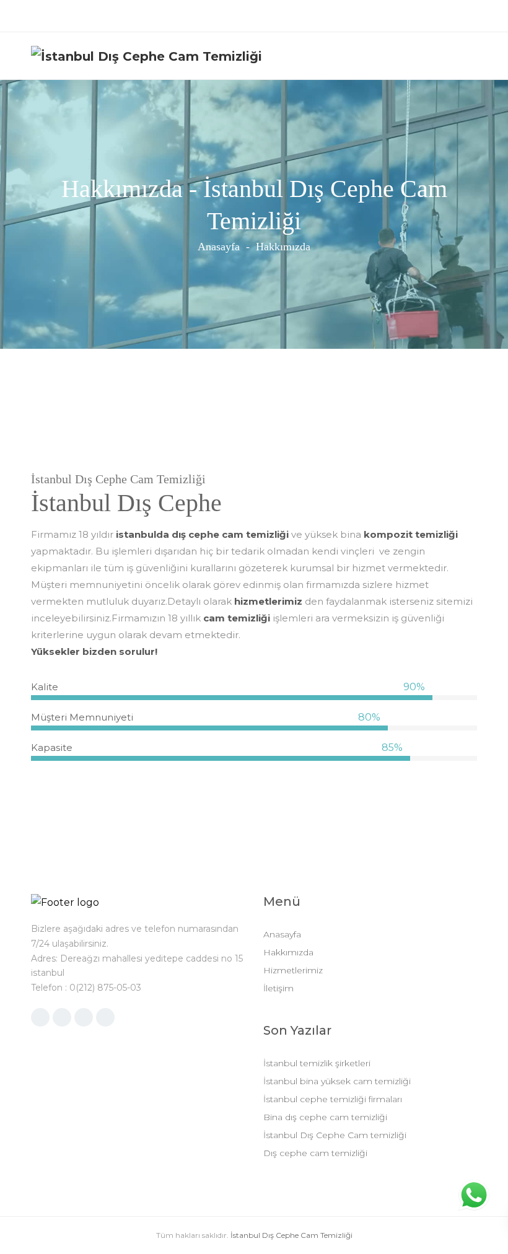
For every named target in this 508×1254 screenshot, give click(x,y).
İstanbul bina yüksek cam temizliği (337, 1081)
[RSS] (83, 1017)
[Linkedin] (178, 16)
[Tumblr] (305, 16)
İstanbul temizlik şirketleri (316, 1063)
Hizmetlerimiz (293, 970)
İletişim (278, 988)
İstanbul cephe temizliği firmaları (332, 1099)
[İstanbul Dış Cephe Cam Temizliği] (146, 56)
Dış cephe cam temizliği (315, 1153)
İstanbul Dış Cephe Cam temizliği (334, 1135)
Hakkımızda (288, 952)
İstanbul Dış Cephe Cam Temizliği (291, 1235)
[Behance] (330, 16)
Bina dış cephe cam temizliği (325, 1117)
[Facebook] (229, 16)
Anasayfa (219, 246)
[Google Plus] (62, 1017)
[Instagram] (203, 16)
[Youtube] (254, 16)
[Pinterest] (279, 16)
